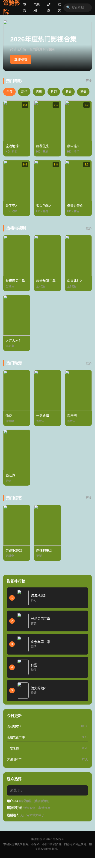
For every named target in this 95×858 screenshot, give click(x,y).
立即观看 (20, 59)
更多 (89, 80)
